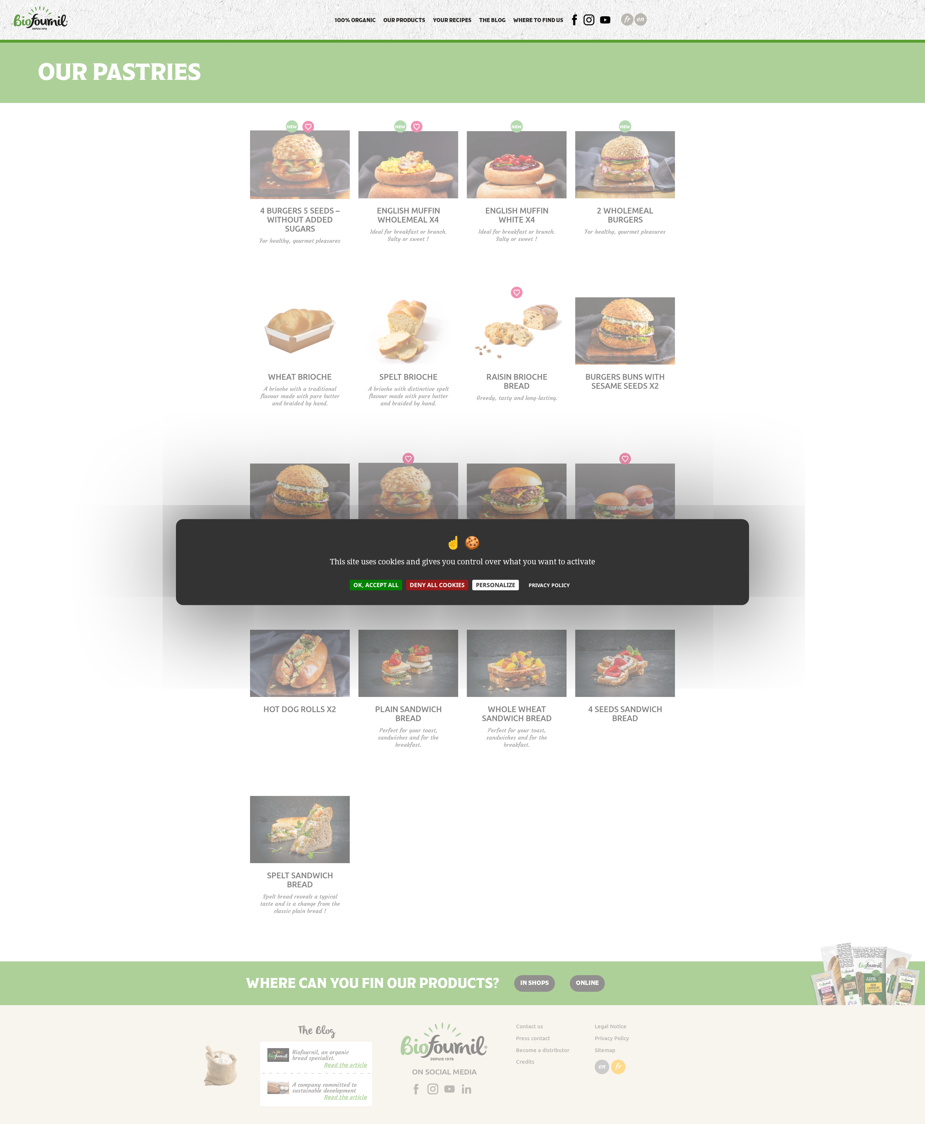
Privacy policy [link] (549, 584)
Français (627, 19)
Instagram (599, 20)
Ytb (606, 20)
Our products (404, 20)
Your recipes (452, 20)
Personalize (495, 585)
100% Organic (355, 20)
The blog (492, 20)
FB (578, 20)
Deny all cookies (437, 585)
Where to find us (538, 20)
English (640, 19)
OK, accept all (376, 585)
